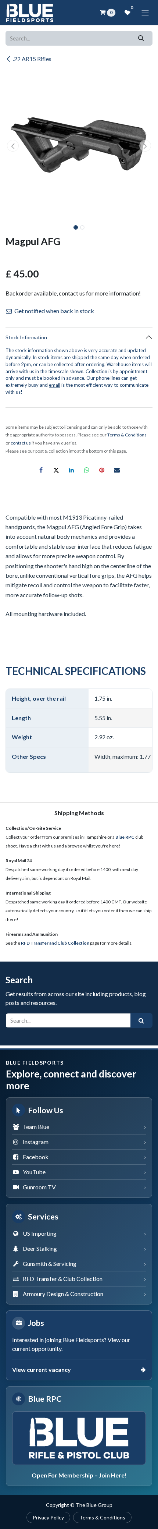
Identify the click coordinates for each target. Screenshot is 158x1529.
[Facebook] (41, 470)
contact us (21, 443)
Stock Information (26, 337)
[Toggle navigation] (145, 12)
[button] (13, 146)
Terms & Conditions (102, 1517)
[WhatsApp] (87, 470)
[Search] (141, 38)
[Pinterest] (102, 470)
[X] (56, 470)
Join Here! (113, 1475)
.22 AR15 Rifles (32, 58)
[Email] (117, 470)
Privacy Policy (48, 1517)
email (54, 385)
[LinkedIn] (71, 470)
